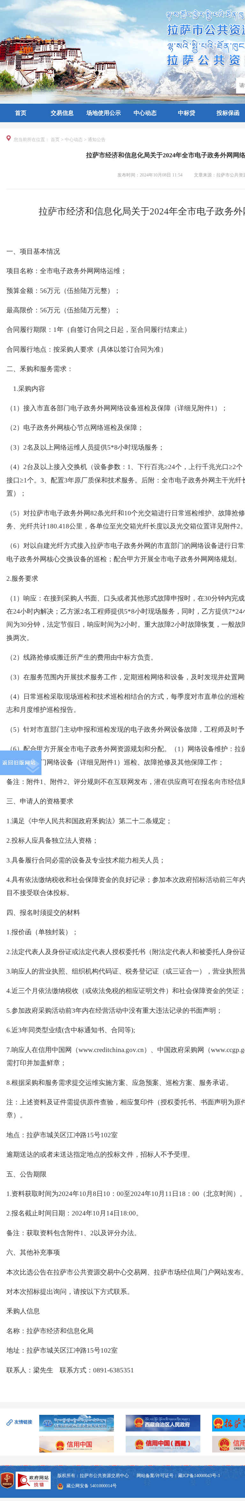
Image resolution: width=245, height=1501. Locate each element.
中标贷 (186, 113)
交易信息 (62, 113)
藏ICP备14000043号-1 (199, 1475)
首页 (20, 113)
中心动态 (145, 113)
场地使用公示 (103, 113)
